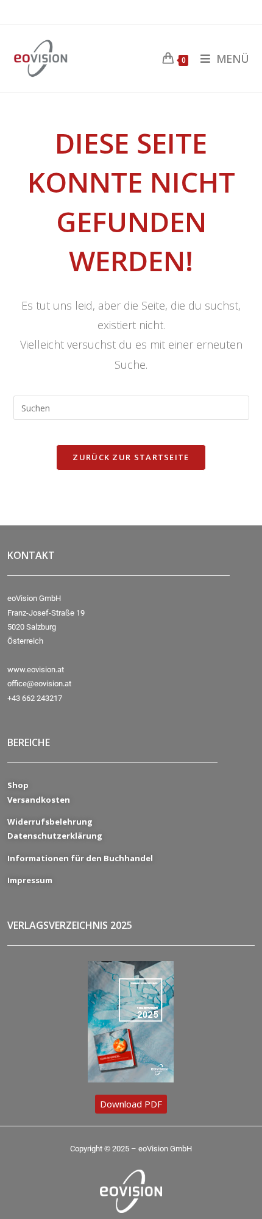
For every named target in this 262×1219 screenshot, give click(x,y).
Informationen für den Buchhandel (80, 858)
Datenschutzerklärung (54, 835)
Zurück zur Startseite (131, 457)
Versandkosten (38, 799)
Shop (18, 785)
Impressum (29, 880)
